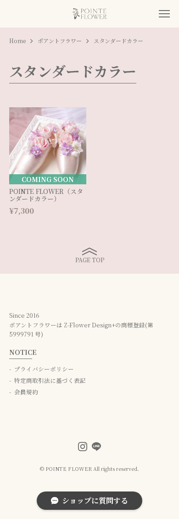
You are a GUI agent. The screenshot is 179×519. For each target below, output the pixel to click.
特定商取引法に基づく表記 (50, 380)
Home (17, 41)
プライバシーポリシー (44, 368)
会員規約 (26, 391)
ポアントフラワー (60, 41)
